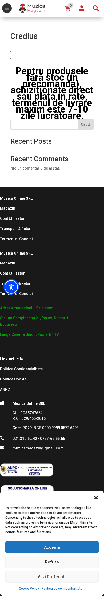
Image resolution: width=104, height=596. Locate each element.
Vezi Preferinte (52, 576)
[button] (96, 497)
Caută (86, 124)
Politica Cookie (13, 379)
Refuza (52, 562)
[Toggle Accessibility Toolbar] (11, 287)
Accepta (52, 547)
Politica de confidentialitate (62, 588)
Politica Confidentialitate (21, 369)
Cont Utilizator (12, 218)
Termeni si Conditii (16, 239)
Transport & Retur (15, 228)
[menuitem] (7, 8)
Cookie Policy (29, 588)
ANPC (5, 389)
